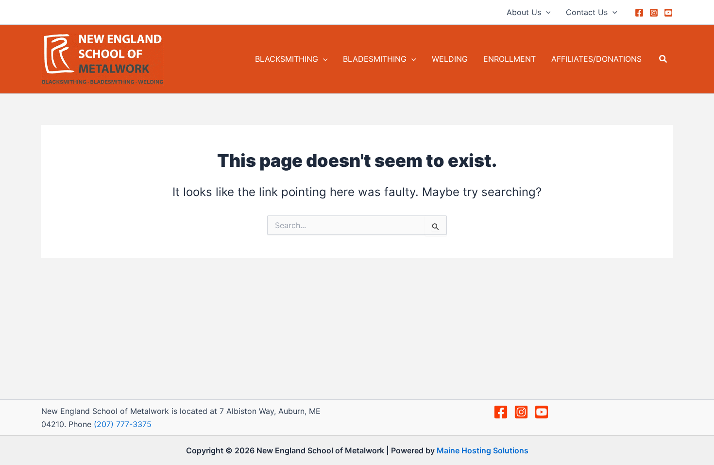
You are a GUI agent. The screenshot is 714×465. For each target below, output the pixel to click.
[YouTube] (668, 12)
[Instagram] (653, 12)
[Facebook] (639, 12)
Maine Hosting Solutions (482, 450)
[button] (546, 12)
